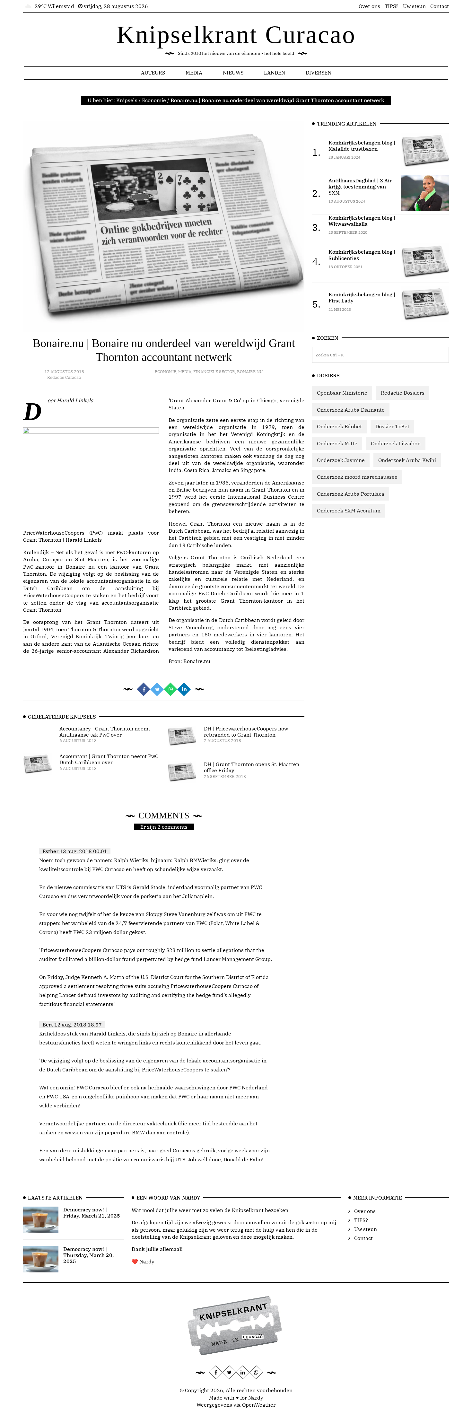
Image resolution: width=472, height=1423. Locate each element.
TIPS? (391, 6)
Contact (439, 6)
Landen (274, 72)
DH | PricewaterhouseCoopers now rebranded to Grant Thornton (246, 731)
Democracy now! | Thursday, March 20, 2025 (88, 1255)
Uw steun (414, 6)
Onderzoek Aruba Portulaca (350, 494)
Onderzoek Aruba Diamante (351, 409)
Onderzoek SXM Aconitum (348, 510)
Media (194, 72)
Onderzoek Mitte (337, 443)
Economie (154, 100)
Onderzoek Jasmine (341, 460)
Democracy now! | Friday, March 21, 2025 (91, 1212)
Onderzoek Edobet (339, 426)
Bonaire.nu (250, 371)
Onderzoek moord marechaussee (357, 477)
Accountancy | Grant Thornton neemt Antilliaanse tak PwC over (104, 731)
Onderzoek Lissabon (396, 443)
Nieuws (233, 72)
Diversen (318, 72)
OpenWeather (258, 1404)
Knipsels (126, 100)
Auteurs (153, 72)
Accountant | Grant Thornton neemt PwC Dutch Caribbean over (108, 759)
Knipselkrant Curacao (236, 34)
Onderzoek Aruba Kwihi (407, 460)
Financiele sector (214, 371)
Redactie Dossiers (402, 392)
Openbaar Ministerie (342, 392)
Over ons (369, 6)
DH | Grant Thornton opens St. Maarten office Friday (251, 767)
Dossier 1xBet (392, 426)
